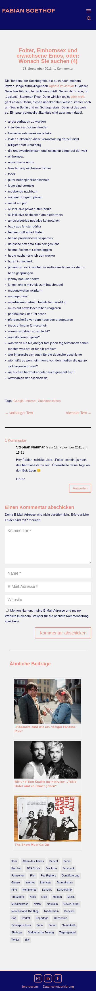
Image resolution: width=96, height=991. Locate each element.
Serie (39, 925)
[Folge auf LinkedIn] (48, 978)
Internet (30, 400)
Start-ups (16, 932)
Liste (44, 896)
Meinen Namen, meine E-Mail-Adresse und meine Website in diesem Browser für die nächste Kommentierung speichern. (47, 616)
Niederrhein (51, 911)
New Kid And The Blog (25, 911)
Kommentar (30, 889)
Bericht (53, 861)
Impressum (30, 986)
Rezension (60, 918)
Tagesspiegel (67, 932)
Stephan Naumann (32, 447)
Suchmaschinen (49, 400)
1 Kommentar (63, 68)
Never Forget (71, 904)
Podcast (69, 911)
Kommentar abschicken (63, 632)
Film (32, 875)
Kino (14, 889)
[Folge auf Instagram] (38, 978)
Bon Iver (16, 868)
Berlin (67, 861)
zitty (27, 939)
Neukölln (52, 904)
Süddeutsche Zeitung (41, 932)
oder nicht (78, 96)
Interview (45, 882)
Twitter (15, 939)
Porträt (26, 918)
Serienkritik (69, 925)
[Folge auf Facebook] (58, 978)
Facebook (69, 868)
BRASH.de (33, 868)
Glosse (15, 882)
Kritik (33, 896)
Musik (71, 896)
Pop (13, 918)
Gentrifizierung (70, 875)
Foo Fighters (48, 875)
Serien (52, 925)
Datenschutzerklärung (58, 986)
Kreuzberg (17, 896)
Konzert (47, 889)
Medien (57, 896)
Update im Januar (61, 86)
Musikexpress (19, 904)
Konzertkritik (64, 889)
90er (14, 861)
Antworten (80, 488)
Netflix (37, 904)
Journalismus (65, 882)
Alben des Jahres (33, 861)
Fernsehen (18, 875)
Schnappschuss (21, 925)
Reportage (41, 918)
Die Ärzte (51, 868)
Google (18, 400)
